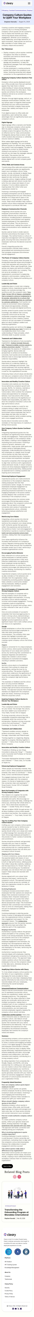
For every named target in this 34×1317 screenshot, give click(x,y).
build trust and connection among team (15, 533)
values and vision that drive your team (16, 328)
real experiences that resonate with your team (16, 1124)
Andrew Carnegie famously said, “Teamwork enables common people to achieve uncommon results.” (17, 345)
